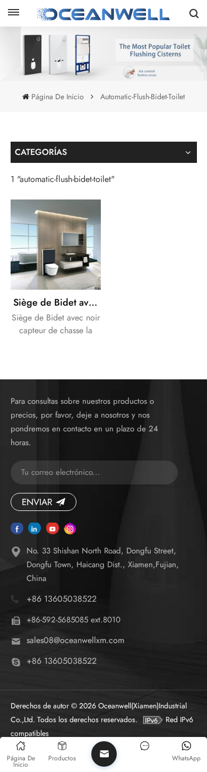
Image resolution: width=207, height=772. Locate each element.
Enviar (37, 502)
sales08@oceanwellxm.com (75, 640)
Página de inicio (57, 96)
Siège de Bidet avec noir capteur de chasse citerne (57, 302)
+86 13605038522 (62, 599)
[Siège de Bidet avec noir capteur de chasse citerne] (56, 244)
